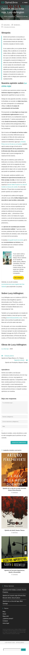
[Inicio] (1, 16)
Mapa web (6, 616)
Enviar (23, 649)
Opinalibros (5, 369)
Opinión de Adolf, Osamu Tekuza (14, 530)
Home (4, 614)
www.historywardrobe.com (14, 317)
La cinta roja (4, 349)
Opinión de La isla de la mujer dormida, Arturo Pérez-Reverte (14, 489)
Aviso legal (6, 623)
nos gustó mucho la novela (15, 240)
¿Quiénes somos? (8, 618)
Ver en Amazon (18, 277)
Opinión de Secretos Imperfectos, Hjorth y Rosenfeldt (14, 571)
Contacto (5, 621)
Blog (4, 611)
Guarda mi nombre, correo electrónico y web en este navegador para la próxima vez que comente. (14, 435)
